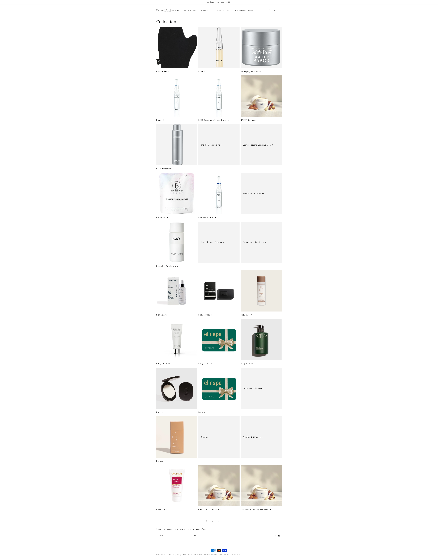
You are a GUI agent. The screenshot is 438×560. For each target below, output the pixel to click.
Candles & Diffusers (251, 437)
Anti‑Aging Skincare (250, 71)
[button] (187, 10)
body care (245, 314)
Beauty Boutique (206, 217)
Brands (201, 412)
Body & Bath (204, 314)
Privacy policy (187, 554)
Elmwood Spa (165, 555)
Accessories (161, 71)
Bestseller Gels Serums (211, 242)
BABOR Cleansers (248, 120)
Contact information (210, 554)
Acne (200, 71)
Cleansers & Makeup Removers (255, 509)
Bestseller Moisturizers (253, 242)
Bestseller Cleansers (252, 193)
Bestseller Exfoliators (166, 266)
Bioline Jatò (161, 314)
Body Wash (246, 363)
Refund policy (198, 554)
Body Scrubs (204, 363)
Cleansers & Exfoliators (208, 509)
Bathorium (161, 217)
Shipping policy (235, 554)
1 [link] (206, 521)
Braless (159, 412)
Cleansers (160, 509)
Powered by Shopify (175, 555)
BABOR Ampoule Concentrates (212, 120)
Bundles (204, 437)
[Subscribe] (194, 535)
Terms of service (224, 554)
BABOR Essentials (164, 168)
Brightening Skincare (252, 388)
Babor (159, 120)
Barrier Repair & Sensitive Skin (257, 144)
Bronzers (160, 461)
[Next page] (231, 521)
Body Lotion (162, 363)
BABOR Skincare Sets (210, 144)
